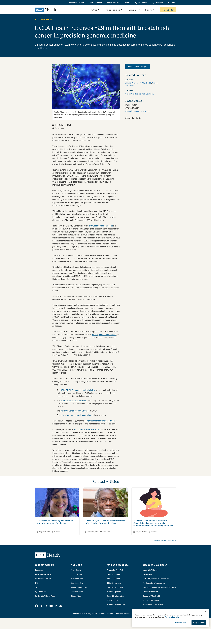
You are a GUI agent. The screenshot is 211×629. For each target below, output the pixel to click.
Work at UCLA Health (151, 600)
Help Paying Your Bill (115, 587)
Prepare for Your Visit (115, 570)
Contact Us (142, 3)
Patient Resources (113, 10)
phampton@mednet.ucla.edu (137, 111)
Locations (132, 10)
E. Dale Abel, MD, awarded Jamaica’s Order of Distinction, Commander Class (105, 522)
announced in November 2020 (86, 429)
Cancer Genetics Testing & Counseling (139, 94)
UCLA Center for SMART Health (73, 400)
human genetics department (104, 334)
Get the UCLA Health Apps (45, 596)
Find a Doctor (168, 10)
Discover (148, 10)
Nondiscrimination (106, 613)
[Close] (205, 611)
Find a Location (76, 574)
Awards (128, 83)
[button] (76, 3)
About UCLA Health (150, 570)
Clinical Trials (76, 596)
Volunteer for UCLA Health (153, 604)
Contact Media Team (150, 591)
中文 (36, 583)
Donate (127, 3)
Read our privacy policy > (173, 617)
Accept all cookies (198, 623)
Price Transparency (114, 591)
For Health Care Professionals (154, 583)
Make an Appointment (79, 587)
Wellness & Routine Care (116, 604)
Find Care (93, 10)
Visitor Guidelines (113, 574)
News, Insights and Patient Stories (156, 578)
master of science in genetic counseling (74, 415)
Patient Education (113, 578)
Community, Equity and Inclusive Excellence (159, 587)
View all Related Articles (164, 540)
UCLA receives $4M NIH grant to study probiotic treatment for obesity (55, 522)
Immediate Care (77, 578)
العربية (37, 587)
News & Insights (47, 19)
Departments (148, 574)
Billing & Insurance (114, 583)
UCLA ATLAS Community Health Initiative (77, 390)
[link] (133, 118)
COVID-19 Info (112, 600)
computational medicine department (100, 420)
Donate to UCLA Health (151, 596)
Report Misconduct (123, 613)
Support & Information (115, 596)
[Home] (35, 19)
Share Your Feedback (43, 574)
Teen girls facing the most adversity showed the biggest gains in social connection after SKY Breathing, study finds (153, 523)
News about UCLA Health (141, 83)
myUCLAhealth (113, 3)
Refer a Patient (96, 3)
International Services (43, 578)
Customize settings (180, 622)
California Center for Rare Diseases (74, 410)
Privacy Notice (91, 613)
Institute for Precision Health (101, 225)
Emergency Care (77, 583)
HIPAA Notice (78, 613)
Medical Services (77, 591)
